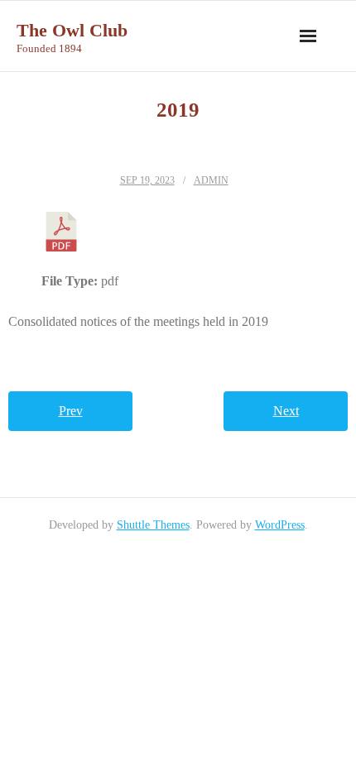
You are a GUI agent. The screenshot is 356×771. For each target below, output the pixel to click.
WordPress (280, 525)
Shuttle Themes (153, 525)
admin (211, 180)
